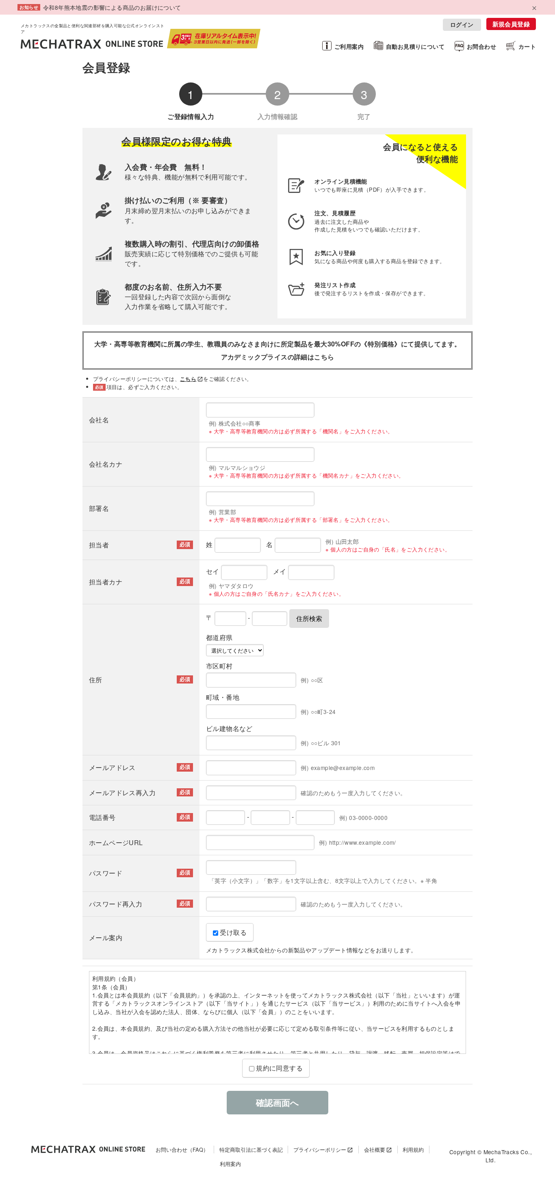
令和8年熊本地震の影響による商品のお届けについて (112, 7)
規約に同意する (278, 1068)
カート (527, 46)
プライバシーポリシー (319, 1149)
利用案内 (230, 1164)
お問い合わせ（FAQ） (182, 1149)
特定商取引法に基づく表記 (251, 1149)
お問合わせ (481, 46)
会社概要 (374, 1149)
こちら (188, 379)
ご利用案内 (349, 46)
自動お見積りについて (415, 46)
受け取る (232, 932)
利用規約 (413, 1149)
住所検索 (309, 618)
